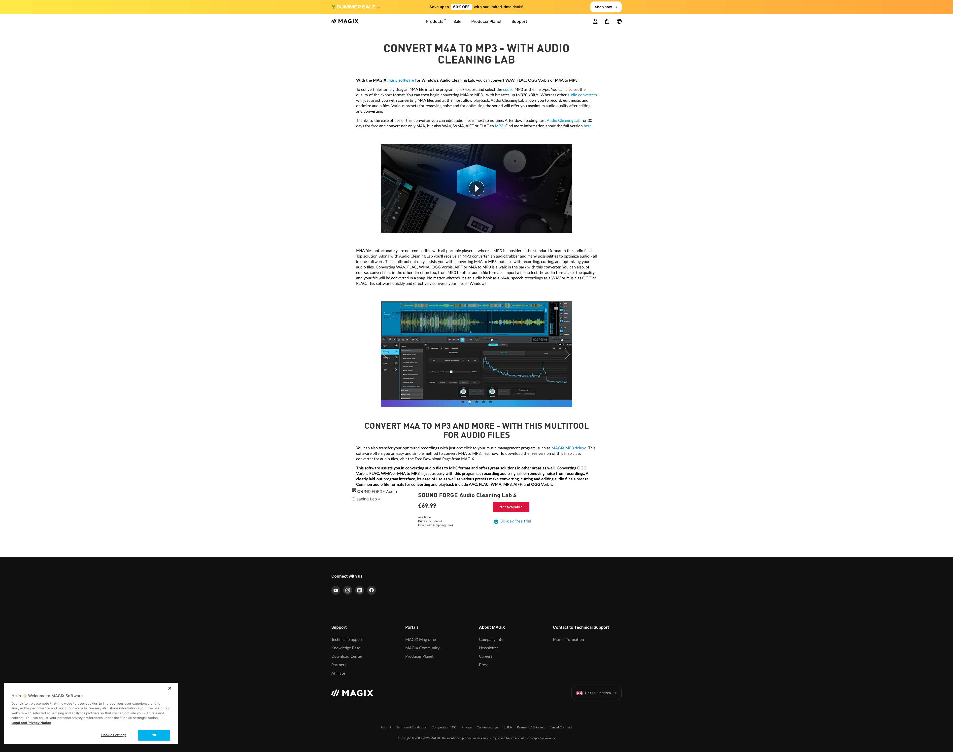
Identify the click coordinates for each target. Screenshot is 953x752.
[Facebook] (371, 590)
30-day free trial (515, 521)
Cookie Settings (113, 735)
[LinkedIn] (359, 590)
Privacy (466, 727)
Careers (485, 656)
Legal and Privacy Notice (31, 723)
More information (568, 640)
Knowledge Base (345, 648)
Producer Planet (419, 656)
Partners (338, 665)
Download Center (346, 656)
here (587, 126)
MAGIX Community (422, 648)
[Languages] (619, 21)
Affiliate (338, 673)
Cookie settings (488, 727)
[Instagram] (347, 590)
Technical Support (347, 640)
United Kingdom (598, 693)
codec (508, 90)
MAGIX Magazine (420, 640)
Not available (511, 507)
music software (400, 80)
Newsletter (488, 648)
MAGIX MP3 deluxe (568, 448)
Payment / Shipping (531, 727)
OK (154, 735)
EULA (508, 727)
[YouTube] (335, 590)
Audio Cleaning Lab (563, 121)
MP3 (499, 126)
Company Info (491, 640)
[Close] (169, 688)
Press (483, 665)
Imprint (386, 727)
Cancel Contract (560, 727)
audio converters (582, 95)
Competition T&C (444, 727)
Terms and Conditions (411, 727)
